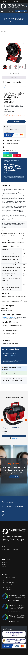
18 (4, 87)
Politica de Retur (14, 516)
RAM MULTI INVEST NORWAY (14, 600)
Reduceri (4, 566)
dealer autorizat (16, 116)
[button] (21, 11)
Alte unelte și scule (9, 116)
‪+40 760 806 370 (19, 19)
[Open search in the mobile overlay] (22, 6)
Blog (3, 570)
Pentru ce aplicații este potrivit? (11, 343)
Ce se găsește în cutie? (8, 337)
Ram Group (16, 1)
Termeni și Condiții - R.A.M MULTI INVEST (10, 549)
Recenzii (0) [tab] (14, 77)
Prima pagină (3, 28)
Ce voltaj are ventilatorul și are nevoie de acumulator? (12, 326)
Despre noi (4, 568)
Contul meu (4, 562)
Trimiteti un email (8, 584)
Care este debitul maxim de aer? (11, 330)
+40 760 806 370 (11, 355)
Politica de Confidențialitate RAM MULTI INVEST (11, 553)
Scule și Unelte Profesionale (12, 28)
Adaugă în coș (16, 121)
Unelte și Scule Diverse (21, 115)
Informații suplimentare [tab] (14, 73)
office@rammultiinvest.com (14, 21)
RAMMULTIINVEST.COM (14, 621)
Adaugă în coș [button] (14, 435)
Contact (4, 564)
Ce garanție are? (7, 340)
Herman (21, 116)
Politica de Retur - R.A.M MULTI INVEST (10, 551)
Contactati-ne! (14, 476)
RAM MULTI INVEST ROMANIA (14, 611)
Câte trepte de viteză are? (9, 333)
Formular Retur (5, 554)
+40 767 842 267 (8, 589)
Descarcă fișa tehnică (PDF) (9, 317)
